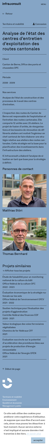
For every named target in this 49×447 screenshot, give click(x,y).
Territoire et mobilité (12, 397)
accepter (38, 440)
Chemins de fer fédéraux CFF (18, 330)
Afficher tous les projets (17, 270)
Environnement (10, 400)
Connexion (39, 23)
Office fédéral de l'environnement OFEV (23, 299)
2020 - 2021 (8, 318)
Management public (12, 406)
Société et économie (12, 403)
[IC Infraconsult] (12, 4)
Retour (9, 13)
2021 (5, 334)
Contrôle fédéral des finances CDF (20, 315)
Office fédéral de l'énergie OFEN (19, 353)
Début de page (12, 369)
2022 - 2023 (8, 287)
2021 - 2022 (8, 302)
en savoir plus (34, 433)
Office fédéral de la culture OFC (19, 283)
